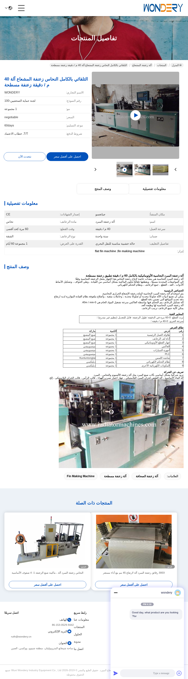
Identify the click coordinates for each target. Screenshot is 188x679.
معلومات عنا (81, 619)
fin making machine (81, 476)
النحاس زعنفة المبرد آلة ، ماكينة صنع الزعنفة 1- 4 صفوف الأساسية (47, 572)
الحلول (78, 634)
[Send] (116, 673)
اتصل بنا (78, 648)
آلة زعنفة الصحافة (147, 476)
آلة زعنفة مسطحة (115, 476)
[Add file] (179, 673)
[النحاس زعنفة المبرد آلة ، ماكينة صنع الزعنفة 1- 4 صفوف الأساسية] (47, 541)
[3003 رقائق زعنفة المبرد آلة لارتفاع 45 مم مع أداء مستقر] (134, 541)
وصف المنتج (103, 189)
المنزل (175, 65)
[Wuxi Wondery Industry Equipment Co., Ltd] (163, 8)
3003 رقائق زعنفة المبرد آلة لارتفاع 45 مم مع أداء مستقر (134, 572)
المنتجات (161, 65)
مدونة (77, 641)
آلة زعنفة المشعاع (142, 65)
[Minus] (115, 592)
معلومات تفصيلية (154, 189)
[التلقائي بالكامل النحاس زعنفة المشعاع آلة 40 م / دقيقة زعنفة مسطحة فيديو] (135, 115)
